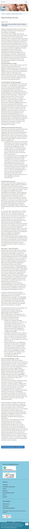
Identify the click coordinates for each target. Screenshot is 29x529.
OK (27, 524)
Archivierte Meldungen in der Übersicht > (13, 447)
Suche (4, 495)
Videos (4, 488)
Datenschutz (6, 504)
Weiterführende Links (8, 493)
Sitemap (10, 522)
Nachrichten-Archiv (17, 14)
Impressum (6, 506)
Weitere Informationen (11, 527)
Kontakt (5, 497)
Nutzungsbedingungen (9, 508)
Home (3, 2)
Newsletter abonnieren (9, 486)
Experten (5, 491)
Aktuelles (8, 14)
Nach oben (19, 522)
